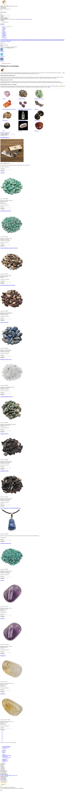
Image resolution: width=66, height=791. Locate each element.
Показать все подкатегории (5, 132)
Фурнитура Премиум (37, 40)
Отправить (6, 18)
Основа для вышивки (9, 40)
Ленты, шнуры (59, 39)
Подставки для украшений (21, 40)
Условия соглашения (6, 747)
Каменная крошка (21, 98)
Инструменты (44, 39)
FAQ (3, 30)
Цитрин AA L (2, 693)
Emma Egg (20, 130)
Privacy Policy (20, 19)
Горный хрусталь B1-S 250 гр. (5, 359)
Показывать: (2, 135)
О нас (3, 751)
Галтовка (4, 98)
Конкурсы (4, 750)
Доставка (4, 28)
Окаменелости (5, 120)
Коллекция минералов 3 (4, 137)
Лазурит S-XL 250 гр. (4, 322)
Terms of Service (27, 19)
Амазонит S (2, 172)
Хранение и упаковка (49, 40)
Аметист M (2, 618)
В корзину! (2, 170)
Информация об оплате (6, 757)
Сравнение (4, 35)
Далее (63, 72)
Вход (3, 36)
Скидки (3, 31)
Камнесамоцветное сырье (38, 98)
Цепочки (55, 40)
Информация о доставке (6, 755)
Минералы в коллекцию (10, 39)
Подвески (16, 39)
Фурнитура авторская (30, 40)
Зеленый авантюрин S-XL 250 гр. (6, 396)
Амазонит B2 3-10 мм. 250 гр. (5, 543)
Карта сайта (4, 748)
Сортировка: (2, 134)
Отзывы (3, 761)
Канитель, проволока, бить (51, 39)
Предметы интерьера (22, 120)
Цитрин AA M (3, 655)
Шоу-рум (4, 32)
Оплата (3, 29)
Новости (4, 27)
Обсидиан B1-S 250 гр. (4, 470)
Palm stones (36, 130)
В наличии (7, 46)
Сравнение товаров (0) (4, 133)
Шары (3, 130)
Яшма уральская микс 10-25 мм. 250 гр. (7, 285)
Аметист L (2, 580)
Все (2, 46)
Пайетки (14, 40)
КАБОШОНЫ (2, 39)
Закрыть (2, 18)
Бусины (21, 39)
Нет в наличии (14, 46)
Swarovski (25, 39)
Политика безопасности (6, 746)
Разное (58, 40)
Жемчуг (28, 39)
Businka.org (4, 34)
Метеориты (36, 109)
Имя (1, 14)
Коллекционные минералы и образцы (9, 109)
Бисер (19, 39)
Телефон (1, 16)
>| (2, 740)
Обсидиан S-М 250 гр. (4, 433)
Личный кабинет (5, 758)
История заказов (5, 760)
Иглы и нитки (38, 39)
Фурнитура (44, 40)
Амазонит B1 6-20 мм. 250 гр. (5, 210)
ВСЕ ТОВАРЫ (8, 41)
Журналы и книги (33, 39)
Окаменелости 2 (37, 120)
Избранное (4, 759)
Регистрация (4, 37)
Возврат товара (5, 756)
